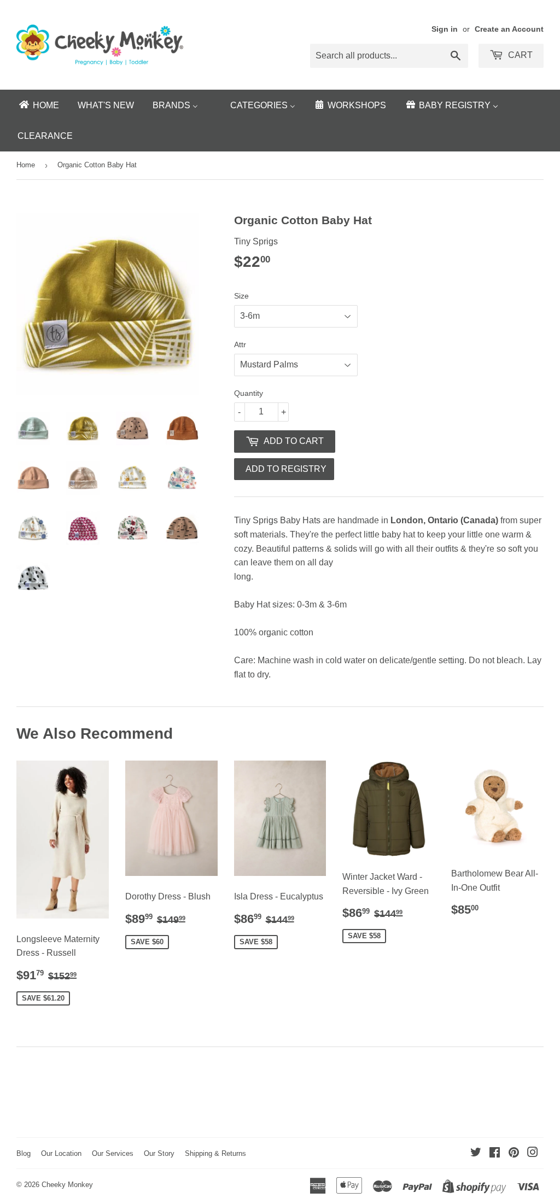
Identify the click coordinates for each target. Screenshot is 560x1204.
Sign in (444, 29)
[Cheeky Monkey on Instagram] (532, 1153)
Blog (23, 1153)
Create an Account (509, 29)
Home (25, 165)
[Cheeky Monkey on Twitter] (475, 1153)
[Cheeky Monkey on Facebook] (494, 1153)
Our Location (61, 1153)
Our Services (112, 1153)
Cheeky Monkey (67, 1184)
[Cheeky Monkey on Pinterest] (514, 1153)
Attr (240, 344)
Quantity (248, 393)
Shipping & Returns (215, 1153)
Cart (519, 55)
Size (241, 295)
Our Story (159, 1153)
